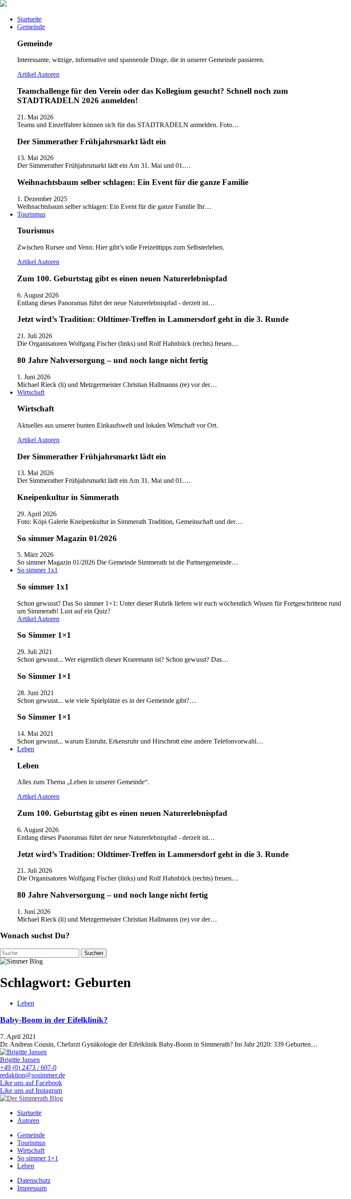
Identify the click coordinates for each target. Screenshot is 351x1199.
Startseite (29, 19)
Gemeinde (31, 26)
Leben (25, 749)
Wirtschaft (31, 392)
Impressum (32, 1188)
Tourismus (31, 214)
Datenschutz (34, 1180)
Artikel (27, 74)
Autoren (48, 74)
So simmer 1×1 (37, 1158)
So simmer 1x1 (37, 570)
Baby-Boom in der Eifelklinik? (54, 1019)
